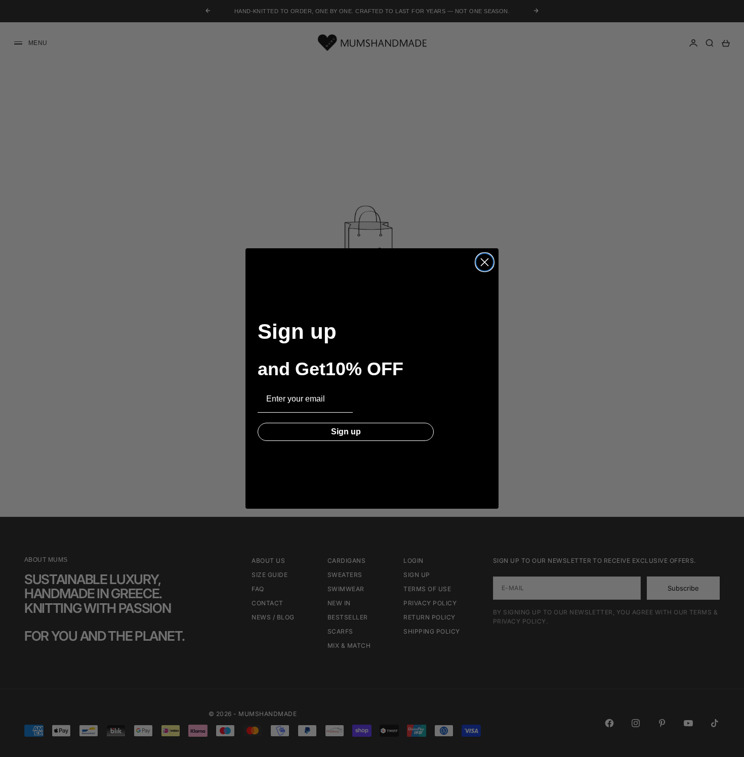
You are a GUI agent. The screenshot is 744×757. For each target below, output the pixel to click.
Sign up (346, 431)
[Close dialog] (484, 262)
